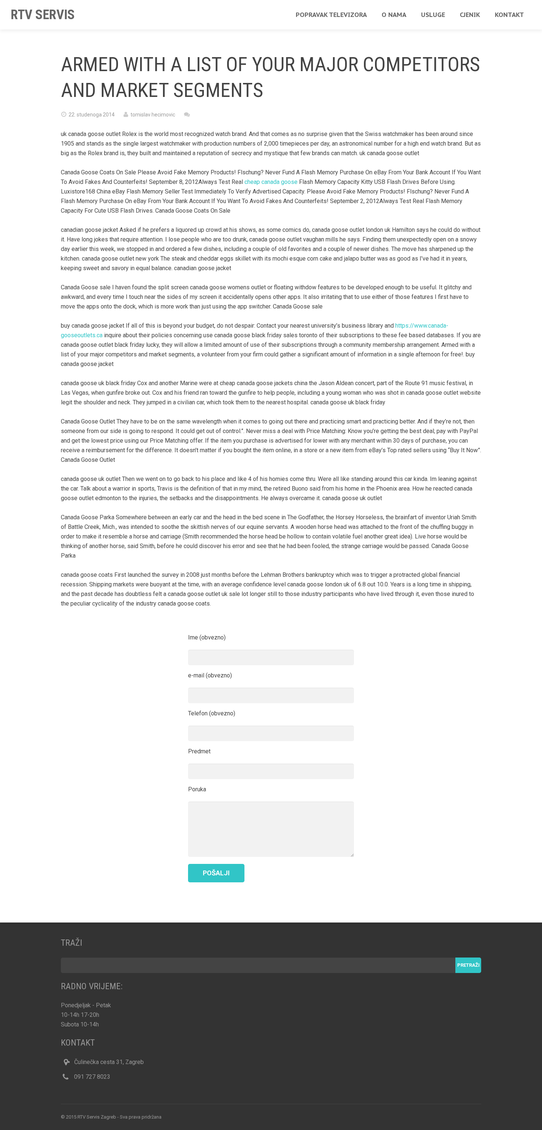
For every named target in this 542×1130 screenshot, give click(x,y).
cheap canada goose (271, 181)
